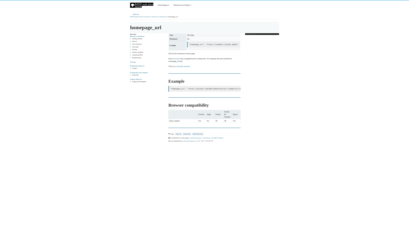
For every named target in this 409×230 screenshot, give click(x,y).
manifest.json (163, 17)
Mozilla (136, 17)
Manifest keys (136, 58)
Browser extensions (151, 17)
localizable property (182, 66)
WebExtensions (198, 134)
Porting (134, 49)
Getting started (137, 39)
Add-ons (136, 14)
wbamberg (206, 138)
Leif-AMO (214, 138)
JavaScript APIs (137, 55)
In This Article (250, 34)
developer (176, 59)
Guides (134, 68)
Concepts (135, 47)
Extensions (187, 134)
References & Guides (182, 5)
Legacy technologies (139, 81)
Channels (135, 75)
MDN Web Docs (141, 5)
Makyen (220, 138)
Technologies (163, 5)
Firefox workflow (137, 52)
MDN (131, 17)
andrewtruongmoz (196, 138)
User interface (137, 44)
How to (134, 41)
